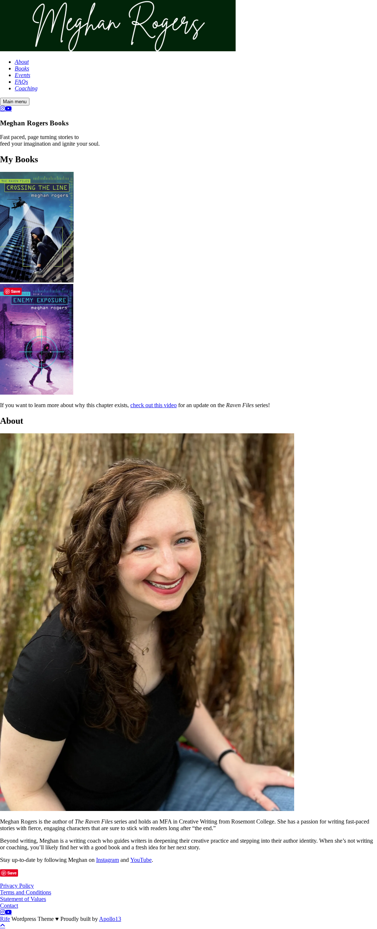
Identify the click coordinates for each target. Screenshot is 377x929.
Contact (9, 905)
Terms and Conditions (25, 892)
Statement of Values (23, 899)
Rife (5, 919)
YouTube (141, 860)
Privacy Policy (17, 886)
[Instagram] (2, 108)
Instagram (107, 860)
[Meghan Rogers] (118, 49)
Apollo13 (110, 919)
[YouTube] (8, 108)
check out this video (153, 405)
